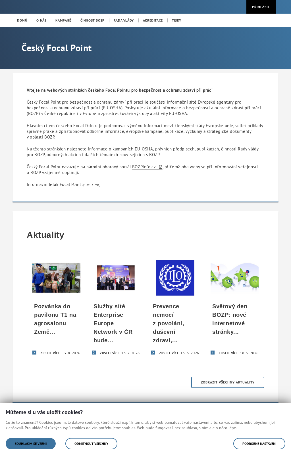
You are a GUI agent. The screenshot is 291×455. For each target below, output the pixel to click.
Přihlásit (261, 7)
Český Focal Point (57, 48)
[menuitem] (22, 20)
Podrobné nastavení (259, 443)
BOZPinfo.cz (144, 166)
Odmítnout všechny (91, 443)
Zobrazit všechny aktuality (228, 382)
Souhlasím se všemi (31, 443)
